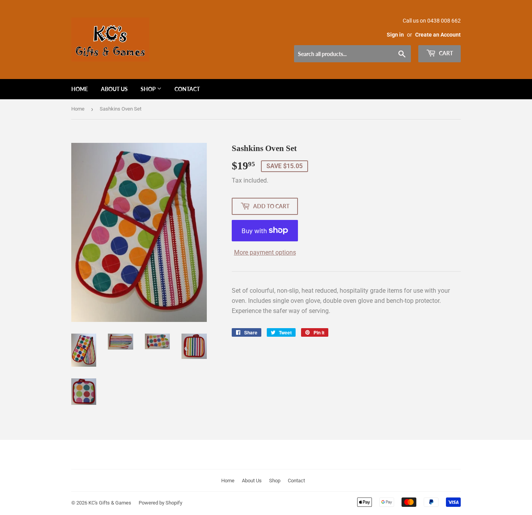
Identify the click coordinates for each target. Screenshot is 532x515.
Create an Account (438, 35)
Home (79, 89)
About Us (114, 89)
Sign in (395, 35)
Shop (149, 89)
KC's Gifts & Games (109, 503)
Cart (445, 53)
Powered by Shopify (160, 503)
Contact (187, 89)
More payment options (265, 252)
